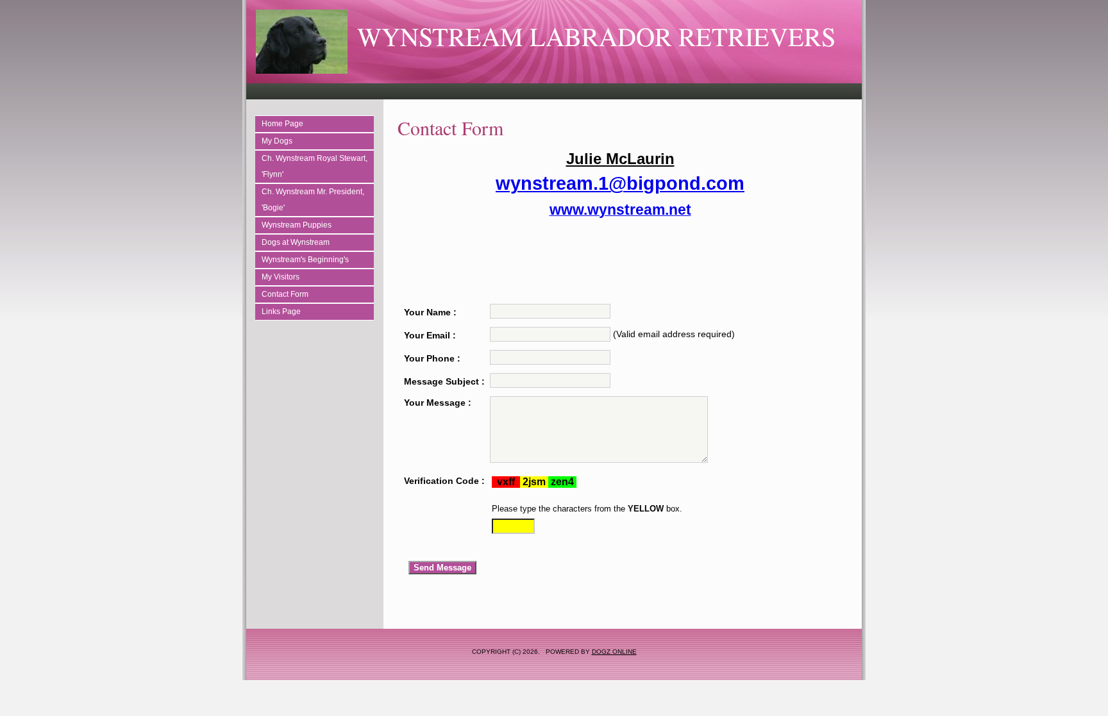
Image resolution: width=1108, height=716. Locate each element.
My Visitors (280, 276)
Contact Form (285, 294)
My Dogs (277, 141)
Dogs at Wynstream (296, 242)
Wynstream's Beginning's (305, 259)
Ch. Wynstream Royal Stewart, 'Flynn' (314, 166)
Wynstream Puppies (297, 225)
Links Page (281, 311)
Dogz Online (614, 651)
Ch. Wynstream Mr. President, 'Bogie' (313, 199)
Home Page (282, 123)
